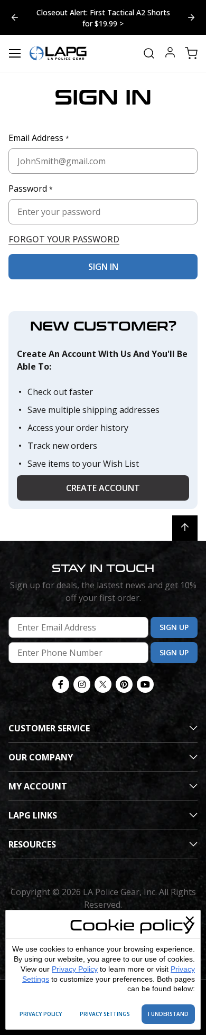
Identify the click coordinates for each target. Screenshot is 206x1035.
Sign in (103, 266)
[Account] (170, 53)
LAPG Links (32, 815)
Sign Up (174, 627)
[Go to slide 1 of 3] (191, 17)
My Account (37, 786)
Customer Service (49, 728)
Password (30, 188)
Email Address (38, 138)
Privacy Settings (105, 1014)
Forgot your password (63, 239)
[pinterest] (124, 684)
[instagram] (81, 684)
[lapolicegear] (58, 53)
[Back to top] (185, 528)
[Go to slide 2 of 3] (14, 17)
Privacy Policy (75, 969)
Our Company (40, 757)
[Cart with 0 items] (191, 53)
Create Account (103, 488)
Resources (32, 844)
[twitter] (103, 684)
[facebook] (60, 684)
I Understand (168, 1014)
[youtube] (145, 684)
